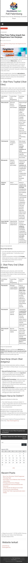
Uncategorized (4, 28)
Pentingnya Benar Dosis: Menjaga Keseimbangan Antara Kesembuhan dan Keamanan (13, 484)
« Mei (13, 468)
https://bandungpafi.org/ (13, 420)
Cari (2, 442)
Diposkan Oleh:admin (6, 40)
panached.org (5, 545)
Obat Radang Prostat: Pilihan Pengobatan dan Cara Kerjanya (13, 431)
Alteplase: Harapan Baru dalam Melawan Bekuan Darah (14, 437)
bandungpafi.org (6, 547)
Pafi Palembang (14, 13)
